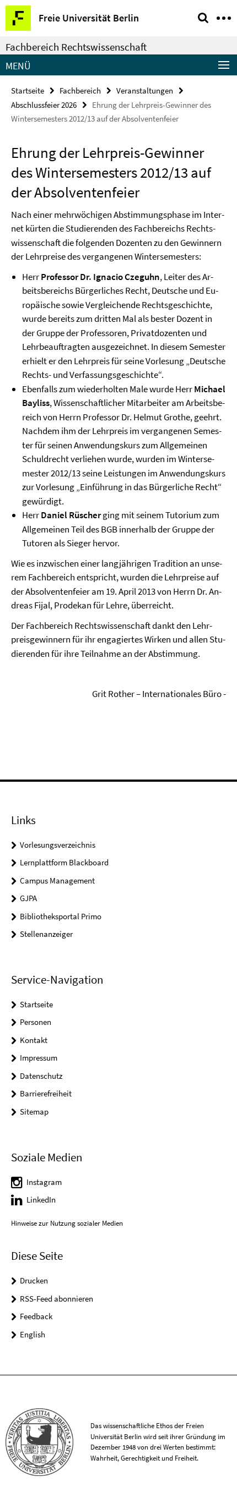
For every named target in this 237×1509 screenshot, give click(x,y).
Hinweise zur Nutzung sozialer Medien (67, 1223)
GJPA (28, 898)
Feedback (36, 1316)
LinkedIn (41, 1199)
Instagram (44, 1182)
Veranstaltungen (144, 90)
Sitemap (34, 1111)
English (32, 1334)
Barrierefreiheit (46, 1093)
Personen (35, 1022)
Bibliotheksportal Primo (60, 916)
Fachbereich (80, 90)
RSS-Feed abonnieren (56, 1298)
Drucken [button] (34, 1280)
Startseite (27, 90)
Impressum (38, 1057)
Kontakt (33, 1040)
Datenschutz (41, 1076)
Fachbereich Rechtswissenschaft (76, 46)
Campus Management (57, 880)
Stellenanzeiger (46, 934)
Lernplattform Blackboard (64, 862)
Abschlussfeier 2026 (44, 105)
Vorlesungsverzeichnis (57, 844)
